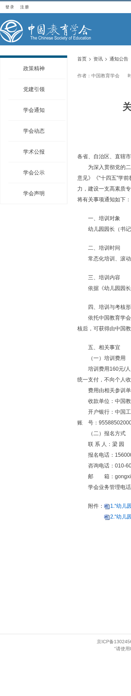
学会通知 (34, 110)
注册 (24, 7)
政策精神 (34, 68)
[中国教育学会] (46, 31)
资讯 (98, 59)
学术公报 (34, 152)
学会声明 (34, 193)
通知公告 (119, 59)
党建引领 (34, 89)
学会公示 (34, 172)
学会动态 (34, 131)
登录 (9, 7)
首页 (82, 59)
